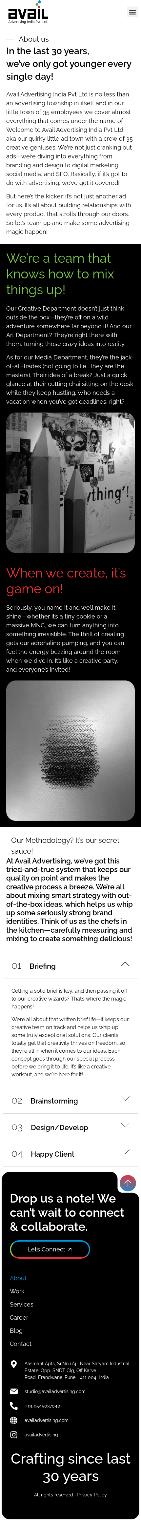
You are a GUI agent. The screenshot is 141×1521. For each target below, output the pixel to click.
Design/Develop (49, 1127)
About (18, 1278)
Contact (20, 1343)
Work (17, 1291)
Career (19, 1317)
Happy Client (42, 1154)
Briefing (33, 966)
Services (21, 1304)
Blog (16, 1330)
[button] (132, 12)
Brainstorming (44, 1101)
